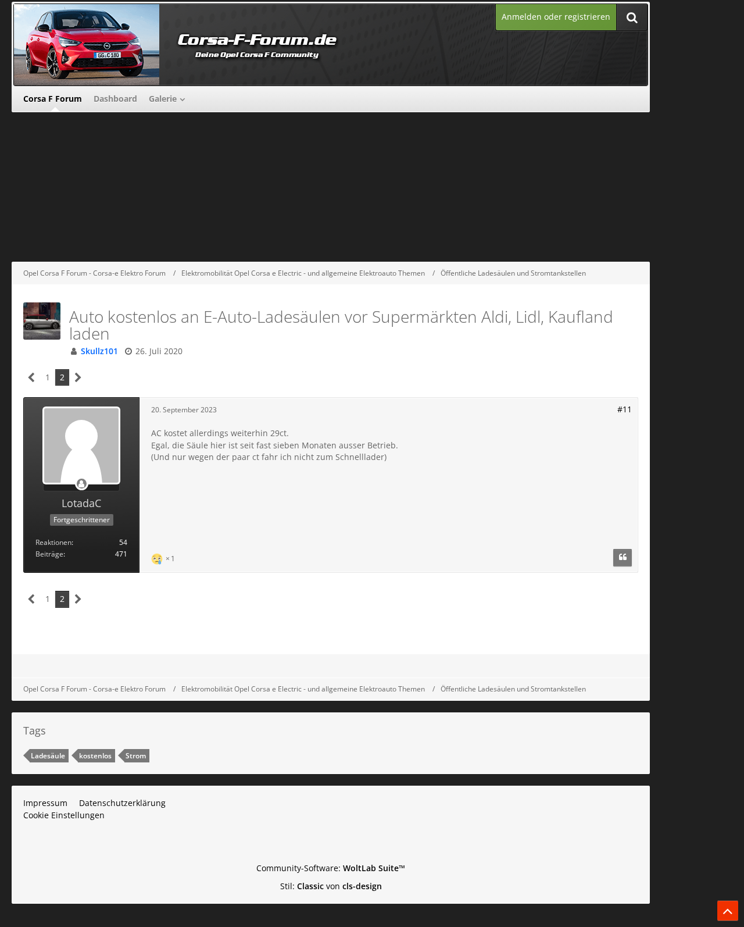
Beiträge (49, 554)
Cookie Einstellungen (64, 815)
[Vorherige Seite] (31, 377)
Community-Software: (330, 867)
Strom (136, 756)
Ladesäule (48, 756)
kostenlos (95, 756)
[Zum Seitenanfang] (727, 910)
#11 (624, 409)
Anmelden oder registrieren (556, 16)
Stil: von (331, 886)
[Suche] (632, 17)
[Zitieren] (622, 557)
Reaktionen (53, 542)
